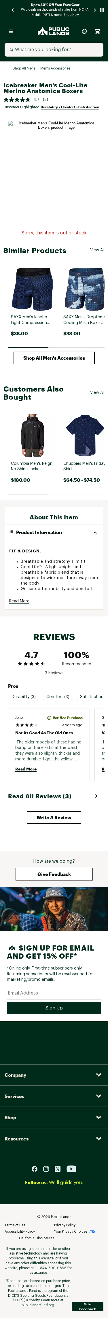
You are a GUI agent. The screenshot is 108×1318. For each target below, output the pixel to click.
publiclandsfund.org (38, 1305)
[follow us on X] (60, 1168)
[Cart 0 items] (97, 31)
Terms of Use (15, 1225)
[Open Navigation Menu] (11, 31)
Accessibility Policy (20, 1231)
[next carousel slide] (95, 10)
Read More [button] (19, 601)
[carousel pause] (101, 10)
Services (14, 1096)
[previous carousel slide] (13, 10)
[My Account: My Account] (84, 31)
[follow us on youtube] (71, 1168)
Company (15, 1075)
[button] (54, 358)
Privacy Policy (64, 1225)
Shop (10, 1117)
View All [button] (97, 250)
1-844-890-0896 (52, 1268)
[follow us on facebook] (37, 1168)
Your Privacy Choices (70, 1231)
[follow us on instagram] (48, 1168)
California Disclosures (36, 1238)
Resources (17, 1138)
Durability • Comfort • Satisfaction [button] (70, 107)
